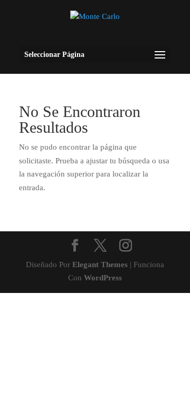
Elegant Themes (100, 264)
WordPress (103, 277)
